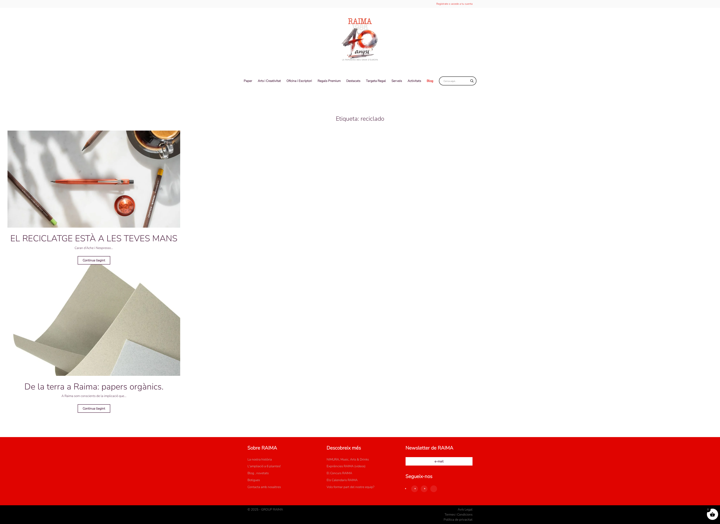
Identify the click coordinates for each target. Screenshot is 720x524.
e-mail (439, 461)
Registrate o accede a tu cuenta (454, 4)
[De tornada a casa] (360, 40)
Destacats (353, 81)
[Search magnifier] (472, 81)
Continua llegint (94, 260)
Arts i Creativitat (269, 81)
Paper (248, 81)
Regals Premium (329, 81)
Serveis (397, 81)
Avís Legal (465, 509)
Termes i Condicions (458, 514)
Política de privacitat (458, 519)
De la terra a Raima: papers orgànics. (94, 386)
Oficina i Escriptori (299, 81)
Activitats (414, 81)
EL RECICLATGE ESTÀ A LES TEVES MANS (93, 238)
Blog (430, 81)
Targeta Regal (376, 81)
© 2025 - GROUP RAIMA (265, 509)
